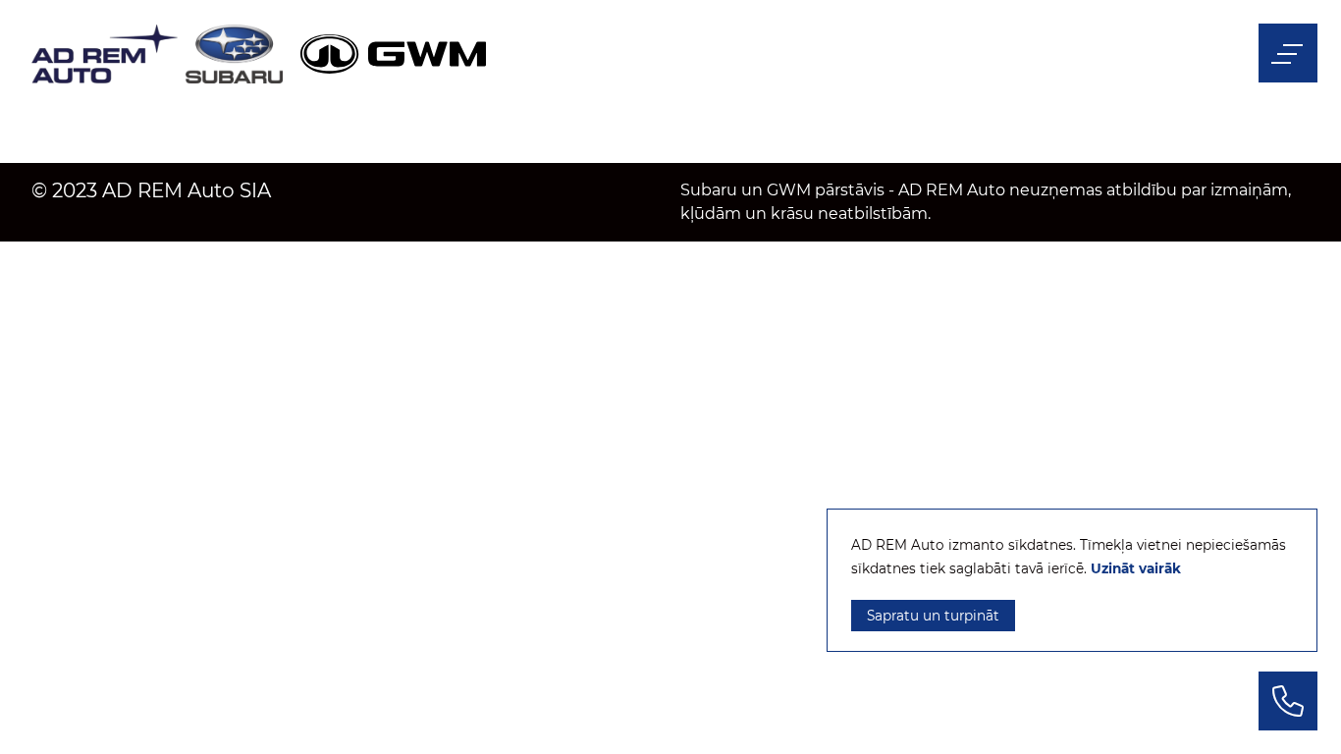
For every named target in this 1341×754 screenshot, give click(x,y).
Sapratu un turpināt (933, 615)
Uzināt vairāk (1136, 568)
